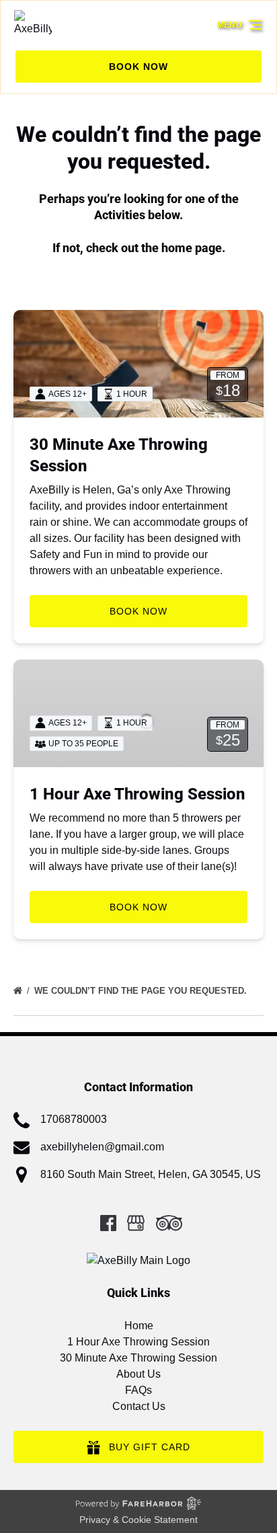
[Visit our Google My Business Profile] (136, 1223)
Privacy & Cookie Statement (138, 1519)
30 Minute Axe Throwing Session (138, 1358)
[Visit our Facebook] (108, 1223)
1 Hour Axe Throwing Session (137, 794)
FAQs (138, 1390)
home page (191, 248)
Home (138, 1325)
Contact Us (138, 1406)
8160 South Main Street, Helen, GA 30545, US (150, 1174)
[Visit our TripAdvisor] (169, 1223)
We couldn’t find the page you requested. (141, 991)
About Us (138, 1374)
